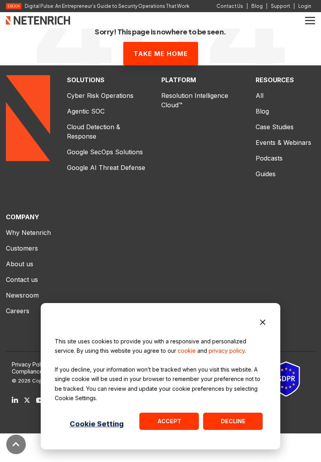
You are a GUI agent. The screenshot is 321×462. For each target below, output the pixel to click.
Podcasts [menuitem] (269, 158)
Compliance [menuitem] (27, 371)
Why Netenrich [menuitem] (28, 232)
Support (280, 6)
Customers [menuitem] (22, 248)
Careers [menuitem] (17, 311)
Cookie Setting (97, 424)
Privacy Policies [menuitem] (32, 364)
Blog (257, 6)
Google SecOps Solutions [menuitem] (105, 152)
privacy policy (227, 350)
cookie (187, 350)
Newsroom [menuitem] (22, 295)
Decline (233, 421)
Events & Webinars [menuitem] (283, 142)
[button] (310, 20)
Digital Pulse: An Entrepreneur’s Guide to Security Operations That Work (107, 6)
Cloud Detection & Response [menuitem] (94, 131)
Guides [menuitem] (266, 174)
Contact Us (229, 6)
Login (304, 6)
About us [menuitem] (19, 264)
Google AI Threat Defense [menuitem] (106, 167)
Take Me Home (160, 54)
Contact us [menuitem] (22, 279)
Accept (169, 421)
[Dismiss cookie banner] (262, 323)
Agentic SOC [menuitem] (86, 111)
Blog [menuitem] (262, 111)
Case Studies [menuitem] (275, 127)
